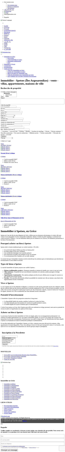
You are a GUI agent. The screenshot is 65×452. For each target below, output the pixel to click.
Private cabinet (8, 413)
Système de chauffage (38, 131)
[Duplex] (10, 96)
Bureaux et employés (13, 6)
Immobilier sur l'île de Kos (11, 399)
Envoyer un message (9, 450)
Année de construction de (7, 122)
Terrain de (3, 126)
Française (6, 38)
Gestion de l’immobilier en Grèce (16, 72)
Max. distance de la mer (7, 129)
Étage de (3, 115)
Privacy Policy (8, 410)
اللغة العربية (7, 49)
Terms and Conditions (10, 412)
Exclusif (9, 134)
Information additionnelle (14, 61)
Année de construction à (7, 124)
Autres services (8, 69)
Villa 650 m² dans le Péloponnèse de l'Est (12, 218)
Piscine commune (56, 131)
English (6, 26)
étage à (2, 117)
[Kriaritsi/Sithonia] (8, 342)
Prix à (2, 110)
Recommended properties (11, 405)
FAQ (8, 62)
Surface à (3, 114)
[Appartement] (10, 95)
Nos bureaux (10, 8)
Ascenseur (5, 131)
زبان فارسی (7, 41)
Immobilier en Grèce (9, 56)
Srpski (5, 44)
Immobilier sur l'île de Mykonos (12, 396)
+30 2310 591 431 (9, 9)
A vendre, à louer (5, 92)
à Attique (3, 156)
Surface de (3, 112)
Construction (7, 65)
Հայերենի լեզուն (10, 30)
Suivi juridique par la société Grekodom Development (21, 76)
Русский (6, 29)
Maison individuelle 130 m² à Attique (11, 174)
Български (7, 32)
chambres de (4, 118)
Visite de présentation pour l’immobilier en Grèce (20, 75)
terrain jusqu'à (4, 127)
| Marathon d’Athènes (13, 358)
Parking (22, 131)
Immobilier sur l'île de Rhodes (12, 390)
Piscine (47, 131)
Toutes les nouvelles (9, 359)
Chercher (3, 136)
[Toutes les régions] (8, 338)
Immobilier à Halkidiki (10, 387)
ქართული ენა (8, 40)
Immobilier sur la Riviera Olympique (14, 394)
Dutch (5, 37)
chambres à (4, 120)
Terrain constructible (45, 133)
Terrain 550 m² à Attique (8, 153)
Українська (7, 47)
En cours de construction (21, 133)
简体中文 (6, 33)
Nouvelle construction (6, 133)
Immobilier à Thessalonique (11, 385)
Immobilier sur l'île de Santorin (12, 397)
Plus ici (25, 420)
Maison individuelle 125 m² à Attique (11, 196)
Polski (5, 43)
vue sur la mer (14, 131)
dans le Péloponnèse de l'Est (8, 221)
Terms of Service (32, 447)
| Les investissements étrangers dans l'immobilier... (20, 355)
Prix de (2, 108)
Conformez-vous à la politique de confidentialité (13, 446)
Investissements (8, 67)
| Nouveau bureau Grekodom (15, 356)
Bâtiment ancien (34, 133)
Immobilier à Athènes (9, 384)
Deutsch (6, 35)
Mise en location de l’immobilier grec (17, 73)
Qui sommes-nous (12, 5)
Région (3, 98)
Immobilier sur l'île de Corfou (12, 388)
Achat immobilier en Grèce (14, 59)
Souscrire (5, 344)
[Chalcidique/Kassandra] (8, 339)
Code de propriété (5, 105)
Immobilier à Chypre (9, 64)
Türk (5, 46)
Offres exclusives (8, 408)
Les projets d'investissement (11, 407)
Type (2, 96)
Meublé (28, 131)
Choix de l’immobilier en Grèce (15, 70)
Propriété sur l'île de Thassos (11, 393)
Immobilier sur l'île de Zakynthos (13, 391)
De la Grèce (10, 58)
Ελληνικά (6, 27)
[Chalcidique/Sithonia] (8, 341)
